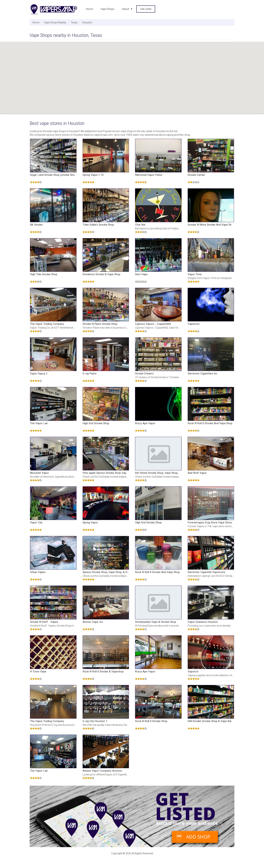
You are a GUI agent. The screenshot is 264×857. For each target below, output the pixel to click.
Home (89, 9)
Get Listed (145, 9)
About (125, 9)
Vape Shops (107, 9)
